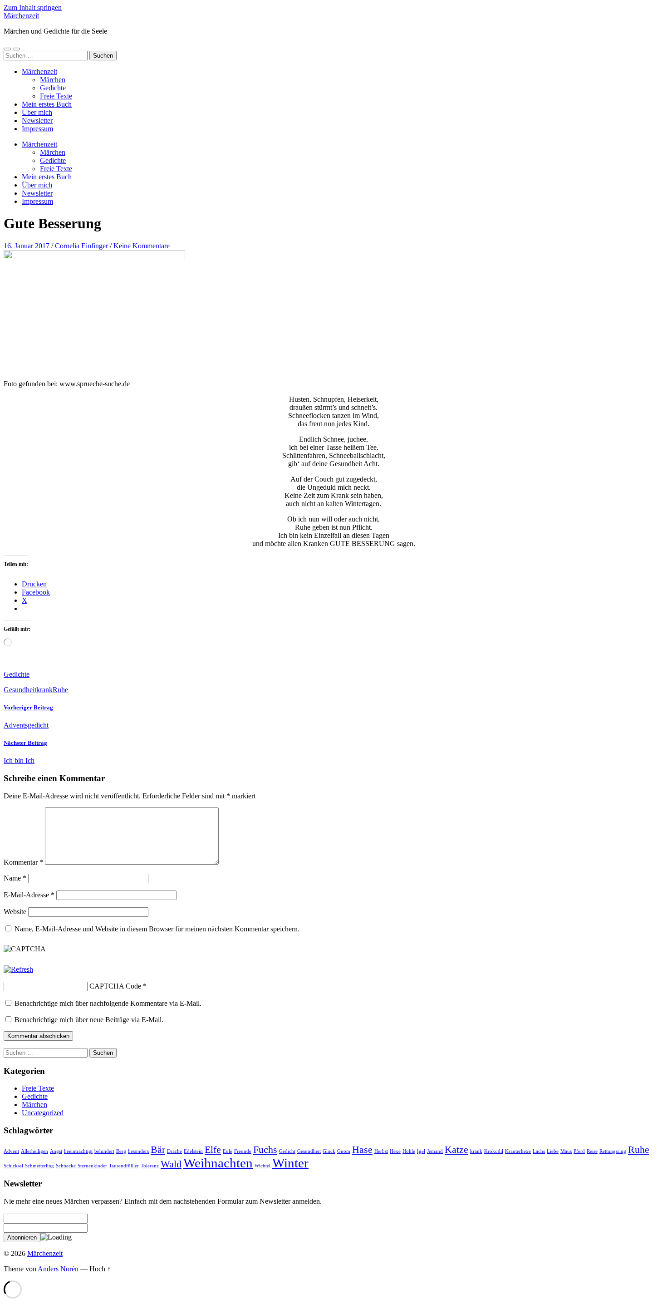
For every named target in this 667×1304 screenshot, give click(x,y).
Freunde (242, 1151)
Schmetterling (39, 1165)
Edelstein (193, 1151)
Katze (456, 1149)
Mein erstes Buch (47, 104)
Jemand (435, 1151)
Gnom (343, 1151)
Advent (11, 1151)
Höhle (408, 1151)
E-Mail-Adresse (29, 895)
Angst (56, 1151)
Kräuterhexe (518, 1151)
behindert (104, 1151)
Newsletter (37, 120)
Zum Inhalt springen (33, 7)
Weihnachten (218, 1163)
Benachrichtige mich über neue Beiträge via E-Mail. (89, 1020)
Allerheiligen (34, 1151)
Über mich (37, 112)
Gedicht (287, 1151)
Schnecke (66, 1165)
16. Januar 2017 (26, 246)
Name (15, 878)
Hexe (395, 1151)
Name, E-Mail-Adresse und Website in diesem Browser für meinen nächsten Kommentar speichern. (157, 929)
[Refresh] (18, 969)
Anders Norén (58, 1269)
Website (15, 911)
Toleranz (150, 1165)
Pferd (579, 1151)
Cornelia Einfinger (81, 246)
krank (44, 690)
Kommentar (23, 862)
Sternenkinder (92, 1165)
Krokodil (493, 1151)
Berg (121, 1151)
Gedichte (53, 88)
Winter (290, 1163)
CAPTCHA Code (115, 986)
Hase (362, 1149)
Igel (421, 1151)
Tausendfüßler (124, 1165)
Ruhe (60, 690)
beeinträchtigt (78, 1151)
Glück (329, 1151)
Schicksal (13, 1165)
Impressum (37, 129)
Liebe (553, 1151)
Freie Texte (56, 96)
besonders (138, 1151)
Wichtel (262, 1165)
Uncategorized (43, 1113)
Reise (592, 1151)
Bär (158, 1149)
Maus (566, 1151)
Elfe (213, 1149)
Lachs (539, 1151)
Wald (171, 1164)
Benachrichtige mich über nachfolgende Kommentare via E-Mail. (108, 1003)
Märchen (52, 80)
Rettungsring (612, 1151)
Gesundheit (20, 690)
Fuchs (265, 1149)
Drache (174, 1151)
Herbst (381, 1151)
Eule (227, 1151)
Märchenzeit (21, 16)
